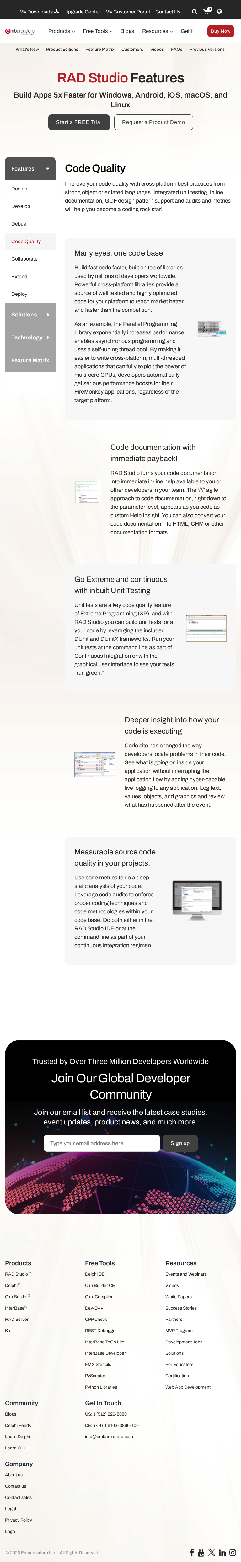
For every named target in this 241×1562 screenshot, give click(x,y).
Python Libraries (101, 1387)
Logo (10, 1531)
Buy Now (221, 31)
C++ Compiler (99, 1296)
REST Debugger (101, 1330)
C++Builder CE (100, 1285)
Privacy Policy (18, 1520)
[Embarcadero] (20, 31)
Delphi (12, 1285)
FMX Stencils (98, 1364)
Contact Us (167, 11)
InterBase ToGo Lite (104, 1342)
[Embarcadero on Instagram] (232, 1554)
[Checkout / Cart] (206, 11)
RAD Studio (18, 1274)
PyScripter (95, 1375)
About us (14, 1475)
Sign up (180, 1143)
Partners (173, 1319)
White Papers (178, 1296)
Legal (10, 1508)
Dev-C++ (94, 1308)
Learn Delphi (17, 1436)
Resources (155, 31)
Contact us (15, 1486)
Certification (177, 1375)
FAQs (176, 49)
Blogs (127, 31)
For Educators (179, 1364)
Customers (132, 49)
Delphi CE (94, 1274)
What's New (27, 49)
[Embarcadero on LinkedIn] (222, 1554)
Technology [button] (27, 337)
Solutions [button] (24, 314)
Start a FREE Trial (79, 122)
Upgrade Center (82, 11)
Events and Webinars (186, 1274)
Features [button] (23, 169)
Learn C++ (15, 1448)
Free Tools (96, 31)
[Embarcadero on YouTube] (201, 1554)
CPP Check (96, 1319)
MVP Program (179, 1330)
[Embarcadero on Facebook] (192, 1554)
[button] (47, 383)
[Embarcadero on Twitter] (211, 1552)
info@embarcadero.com (109, 1436)
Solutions (174, 1353)
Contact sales (18, 1497)
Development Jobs (183, 1342)
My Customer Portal (127, 11)
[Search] (194, 11)
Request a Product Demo (153, 122)
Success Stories (181, 1308)
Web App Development (188, 1387)
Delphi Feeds (18, 1425)
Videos (157, 49)
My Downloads (36, 11)
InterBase (16, 1307)
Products (60, 31)
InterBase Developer (105, 1353)
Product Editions (62, 49)
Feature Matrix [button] (30, 360)
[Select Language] (219, 11)
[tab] (30, 168)
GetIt (187, 31)
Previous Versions (207, 49)
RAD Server (18, 1319)
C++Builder (17, 1296)
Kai (8, 1330)
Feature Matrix (99, 49)
